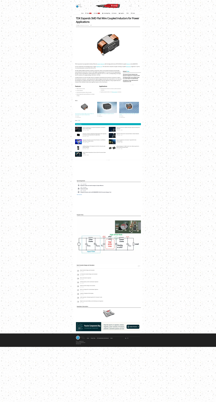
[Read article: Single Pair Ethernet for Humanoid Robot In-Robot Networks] (112, 135)
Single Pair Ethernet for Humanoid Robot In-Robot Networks (127, 133)
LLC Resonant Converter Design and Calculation (88, 274)
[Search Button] (139, 6)
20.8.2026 (85, 130)
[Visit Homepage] (108, 6)
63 (122, 142)
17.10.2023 (77, 25)
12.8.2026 (85, 148)
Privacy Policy (93, 338)
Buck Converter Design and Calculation (85, 265)
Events (133, 13)
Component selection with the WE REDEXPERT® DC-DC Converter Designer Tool (95, 192)
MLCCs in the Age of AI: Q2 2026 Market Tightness (89, 289)
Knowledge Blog (107, 13)
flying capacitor (114, 91)
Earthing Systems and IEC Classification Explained (89, 281)
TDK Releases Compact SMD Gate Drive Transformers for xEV (130, 81)
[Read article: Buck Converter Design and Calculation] (109, 241)
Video (97, 13)
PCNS (127, 13)
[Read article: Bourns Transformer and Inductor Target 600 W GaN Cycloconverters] (112, 141)
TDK (79, 120)
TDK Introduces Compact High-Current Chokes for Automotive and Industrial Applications (84, 114)
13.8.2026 (118, 142)
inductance (128, 66)
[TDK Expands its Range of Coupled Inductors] (107, 107)
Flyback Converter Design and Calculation (87, 285)
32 (88, 142)
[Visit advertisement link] (108, 326)
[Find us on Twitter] (127, 338)
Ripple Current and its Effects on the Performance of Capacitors (91, 301)
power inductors (100, 64)
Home (82, 13)
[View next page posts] (133, 85)
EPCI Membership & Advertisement (103, 338)
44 (88, 136)
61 (122, 148)
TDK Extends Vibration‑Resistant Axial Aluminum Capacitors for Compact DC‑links (131, 75)
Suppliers (122, 13)
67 (88, 148)
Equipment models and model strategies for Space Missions (92, 185)
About (111, 338)
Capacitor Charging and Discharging (86, 293)
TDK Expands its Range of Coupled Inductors (105, 113)
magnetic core (99, 66)
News (89, 13)
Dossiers (114, 13)
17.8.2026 (118, 135)
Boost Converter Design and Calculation (87, 270)
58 (88, 130)
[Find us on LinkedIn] (125, 338)
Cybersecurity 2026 (84, 188)
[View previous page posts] (131, 85)
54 (122, 130)
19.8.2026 (85, 136)
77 (122, 135)
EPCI (77, 341)
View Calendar (79, 194)
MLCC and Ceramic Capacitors (85, 277)
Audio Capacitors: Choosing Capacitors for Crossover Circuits (91, 297)
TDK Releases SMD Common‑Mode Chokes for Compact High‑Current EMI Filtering (131, 78)
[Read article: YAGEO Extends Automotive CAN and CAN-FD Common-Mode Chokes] (78, 154)
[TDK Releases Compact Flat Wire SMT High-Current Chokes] (129, 107)
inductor (128, 64)
